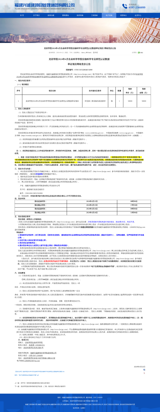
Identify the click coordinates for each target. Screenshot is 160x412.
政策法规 (51, 15)
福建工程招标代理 (31, 404)
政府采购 (80, 15)
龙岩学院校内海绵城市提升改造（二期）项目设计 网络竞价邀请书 (43, 386)
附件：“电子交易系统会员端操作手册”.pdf (27, 375)
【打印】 (95, 52)
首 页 (22, 15)
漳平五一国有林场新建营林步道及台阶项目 (35, 383)
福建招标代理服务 (82, 404)
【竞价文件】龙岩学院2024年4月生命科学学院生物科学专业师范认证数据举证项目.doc (40, 371)
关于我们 (36, 15)
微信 (141, 52)
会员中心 (138, 15)
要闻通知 (65, 15)
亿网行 (83, 408)
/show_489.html (86, 52)
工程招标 (94, 15)
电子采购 (109, 15)
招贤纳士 (123, 15)
